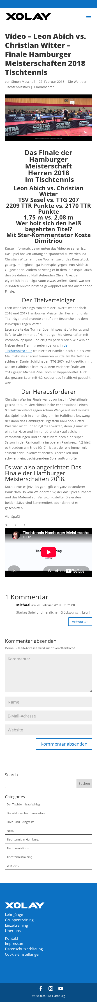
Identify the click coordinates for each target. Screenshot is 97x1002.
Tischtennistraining (19, 857)
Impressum (14, 943)
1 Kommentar (43, 87)
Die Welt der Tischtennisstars (26, 813)
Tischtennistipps (18, 848)
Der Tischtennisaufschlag (23, 804)
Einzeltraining (16, 925)
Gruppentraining (19, 919)
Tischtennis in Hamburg (23, 839)
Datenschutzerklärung (24, 948)
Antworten (80, 621)
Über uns (13, 930)
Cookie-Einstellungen (23, 954)
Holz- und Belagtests (20, 822)
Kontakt (11, 938)
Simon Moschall (23, 81)
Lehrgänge (14, 914)
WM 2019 (13, 866)
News (10, 831)
